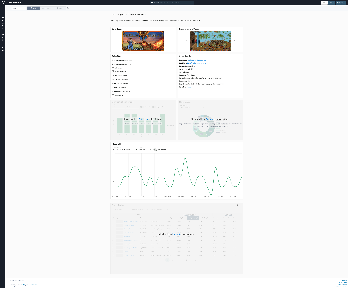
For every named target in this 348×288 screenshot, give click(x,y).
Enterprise (143, 119)
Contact (344, 280)
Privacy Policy (343, 282)
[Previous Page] (187, 41)
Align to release (162, 149)
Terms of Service (342, 284)
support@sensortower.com (30, 284)
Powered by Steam (341, 286)
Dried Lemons (201, 60)
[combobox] (173, 2)
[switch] (155, 150)
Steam (189, 87)
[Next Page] (234, 41)
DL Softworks (192, 60)
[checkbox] (33, 8)
